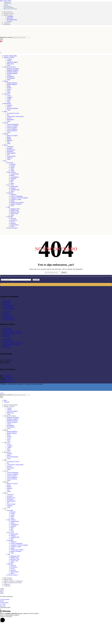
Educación (10, 18)
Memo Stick (10, 63)
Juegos (12, 167)
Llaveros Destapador (12, 124)
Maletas (9, 138)
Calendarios (10, 146)
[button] (56, 607)
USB (8, 207)
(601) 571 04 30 (7, 375)
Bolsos (9, 137)
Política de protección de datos (12, 333)
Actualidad (10, 16)
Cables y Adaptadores (16, 196)
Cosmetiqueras (14, 177)
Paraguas (12, 188)
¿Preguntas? (7, 335)
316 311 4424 (8, 379)
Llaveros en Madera (12, 126)
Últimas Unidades (8, 307)
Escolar (12, 221)
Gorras (9, 95)
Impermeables (14, 186)
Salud (12, 180)
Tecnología (10, 193)
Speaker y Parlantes (15, 204)
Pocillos (9, 87)
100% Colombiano (9, 305)
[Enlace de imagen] (11, 292)
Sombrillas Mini (14, 189)
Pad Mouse (10, 151)
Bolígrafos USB (14, 209)
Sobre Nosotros (8, 328)
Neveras (9, 118)
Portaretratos (10, 119)
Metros (9, 107)
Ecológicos (7, 304)
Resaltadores (10, 76)
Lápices (9, 75)
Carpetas (9, 59)
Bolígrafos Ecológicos (13, 68)
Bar (8, 115)
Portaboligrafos (11, 153)
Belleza (12, 175)
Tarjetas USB (14, 213)
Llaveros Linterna (12, 127)
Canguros (9, 97)
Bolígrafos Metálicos (12, 70)
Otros (8, 100)
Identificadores (11, 150)
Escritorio (9, 148)
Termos (9, 89)
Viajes (12, 169)
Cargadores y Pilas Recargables (19, 198)
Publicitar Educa (8, 330)
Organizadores (14, 225)
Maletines (9, 140)
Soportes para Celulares (17, 202)
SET (8, 154)
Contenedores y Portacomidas (15, 116)
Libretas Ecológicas (12, 62)
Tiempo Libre (7, 301)
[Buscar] (1, 39)
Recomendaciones (12, 19)
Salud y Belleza (11, 172)
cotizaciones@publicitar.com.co (8, 381)
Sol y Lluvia (10, 185)
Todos (8, 65)
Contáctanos (7, 336)
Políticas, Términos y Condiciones (13, 332)
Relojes (12, 201)
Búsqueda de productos (6, 37)
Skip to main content (5, 0)
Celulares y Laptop (15, 199)
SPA (11, 181)
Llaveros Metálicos (12, 129)
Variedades (10, 216)
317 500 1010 (9, 378)
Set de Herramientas (12, 108)
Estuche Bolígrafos (12, 73)
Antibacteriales (14, 174)
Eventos (12, 166)
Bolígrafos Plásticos (12, 72)
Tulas (8, 142)
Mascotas (13, 223)
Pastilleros (13, 178)
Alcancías (13, 218)
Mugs (8, 86)
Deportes (12, 164)
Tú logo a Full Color (9, 309)
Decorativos (13, 220)
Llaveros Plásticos (12, 130)
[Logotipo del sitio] (9, 35)
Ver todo (9, 21)
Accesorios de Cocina (13, 113)
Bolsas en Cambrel (12, 135)
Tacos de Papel (11, 156)
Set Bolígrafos (11, 78)
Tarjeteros (9, 157)
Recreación (10, 162)
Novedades (7, 302)
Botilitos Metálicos (12, 83)
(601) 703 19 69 (7, 377)
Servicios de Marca (12, 228)
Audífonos (13, 194)
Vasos (8, 91)
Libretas (9, 60)
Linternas (9, 105)
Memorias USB (14, 212)
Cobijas (9, 99)
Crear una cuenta (4, 599)
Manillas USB (14, 210)
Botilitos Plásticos (12, 84)
